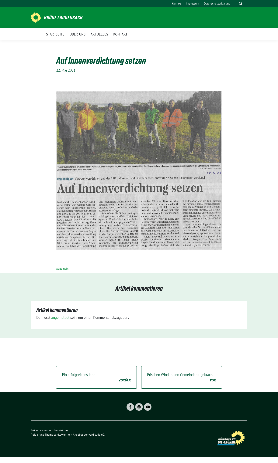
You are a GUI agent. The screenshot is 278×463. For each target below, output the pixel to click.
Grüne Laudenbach (63, 17)
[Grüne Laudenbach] (36, 17)
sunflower (60, 434)
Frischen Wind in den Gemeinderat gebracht (181, 377)
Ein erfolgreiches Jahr (96, 377)
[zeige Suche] (240, 3)
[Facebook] (130, 407)
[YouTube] (147, 407)
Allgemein (62, 268)
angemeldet (60, 317)
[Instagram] (139, 407)
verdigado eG (96, 434)
